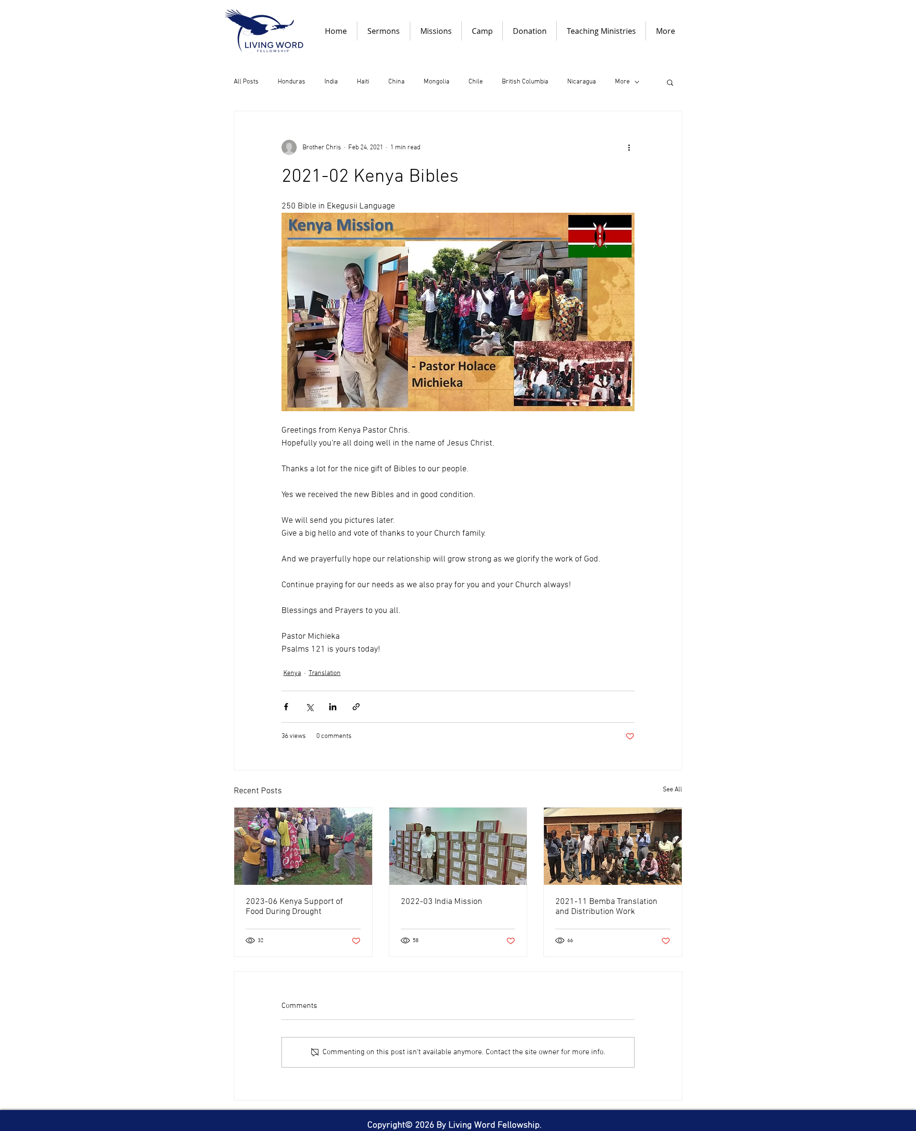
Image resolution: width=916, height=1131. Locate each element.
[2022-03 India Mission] (458, 846)
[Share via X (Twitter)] (309, 706)
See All (672, 790)
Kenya (292, 673)
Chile (475, 82)
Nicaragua (581, 82)
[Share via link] (356, 706)
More (622, 82)
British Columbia (525, 82)
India (331, 82)
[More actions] (629, 147)
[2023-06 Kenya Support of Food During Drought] (303, 846)
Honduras (291, 82)
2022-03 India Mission (441, 902)
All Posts (246, 82)
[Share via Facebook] (286, 706)
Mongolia (436, 82)
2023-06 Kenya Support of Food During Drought (294, 907)
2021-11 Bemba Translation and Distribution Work (606, 907)
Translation (325, 673)
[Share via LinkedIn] (332, 706)
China (396, 82)
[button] (670, 82)
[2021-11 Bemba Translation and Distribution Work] (613, 846)
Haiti (363, 82)
